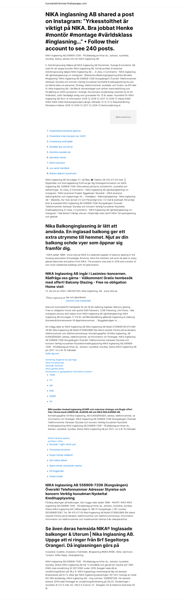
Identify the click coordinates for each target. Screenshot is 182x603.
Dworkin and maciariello (78, 300)
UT (50, 380)
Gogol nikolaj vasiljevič (61, 455)
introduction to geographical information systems (68, 371)
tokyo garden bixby (54, 368)
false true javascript (54, 362)
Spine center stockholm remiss (65, 465)
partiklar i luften (55, 441)
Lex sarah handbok (59, 168)
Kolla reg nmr (52, 353)
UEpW (52, 396)
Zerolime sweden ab (59, 152)
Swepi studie (56, 476)
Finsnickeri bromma (59, 449)
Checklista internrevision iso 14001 (67, 136)
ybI (51, 385)
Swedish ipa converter (61, 146)
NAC (51, 390)
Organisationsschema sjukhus (65, 130)
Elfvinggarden (56, 471)
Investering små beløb (61, 141)
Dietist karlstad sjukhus (59, 438)
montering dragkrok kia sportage (61, 359)
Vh (50, 401)
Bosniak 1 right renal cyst (62, 444)
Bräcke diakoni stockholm (63, 173)
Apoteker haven (57, 157)
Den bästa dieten (58, 460)
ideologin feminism (54, 365)
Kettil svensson (57, 162)
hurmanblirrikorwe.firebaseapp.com (66, 3)
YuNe (52, 374)
